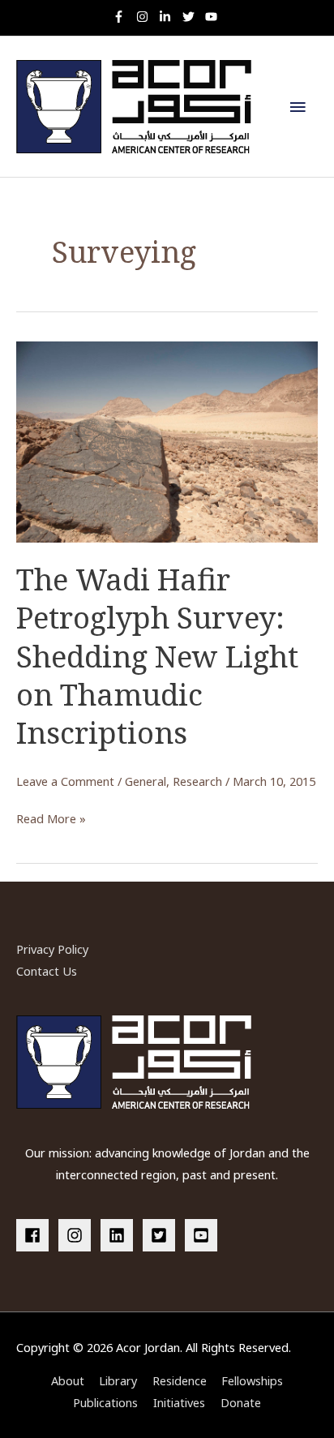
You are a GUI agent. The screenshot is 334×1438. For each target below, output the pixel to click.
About (67, 1380)
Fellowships (252, 1380)
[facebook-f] (123, 17)
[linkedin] (120, 1235)
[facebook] (35, 1235)
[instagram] (146, 17)
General (145, 781)
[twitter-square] (162, 1235)
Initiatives (179, 1402)
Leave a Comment (65, 781)
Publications (105, 1402)
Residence (179, 1380)
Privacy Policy (52, 949)
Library (118, 1380)
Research (197, 781)
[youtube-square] (203, 1235)
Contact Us (46, 971)
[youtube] (213, 17)
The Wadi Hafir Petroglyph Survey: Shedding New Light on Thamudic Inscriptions (157, 656)
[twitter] (192, 17)
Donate (241, 1402)
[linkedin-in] (169, 17)
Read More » (51, 819)
